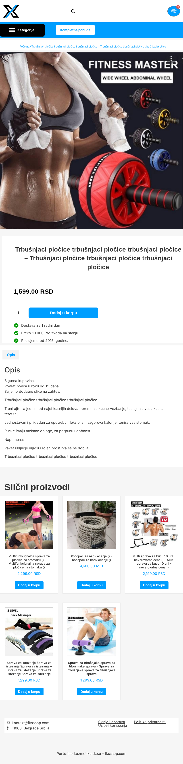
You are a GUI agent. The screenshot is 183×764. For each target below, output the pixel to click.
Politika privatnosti (150, 722)
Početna (24, 46)
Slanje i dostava (111, 722)
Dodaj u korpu (63, 313)
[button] (22, 30)
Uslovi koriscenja (112, 725)
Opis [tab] (11, 355)
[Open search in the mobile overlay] (73, 11)
